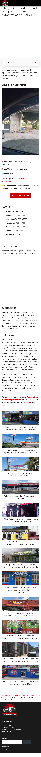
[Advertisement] (20, 38)
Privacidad (5, 747)
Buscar (4, 739)
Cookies (4, 749)
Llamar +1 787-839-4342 (21, 195)
